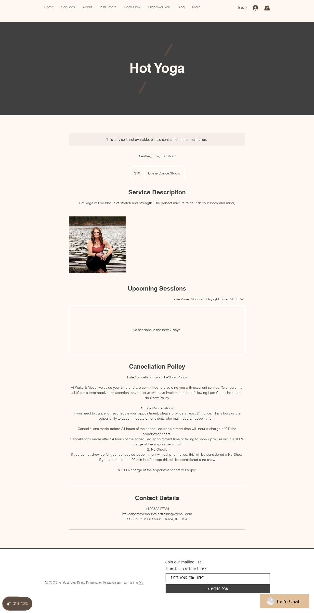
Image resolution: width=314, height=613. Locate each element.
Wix (141, 583)
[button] (267, 7)
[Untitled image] (97, 244)
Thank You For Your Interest (187, 568)
